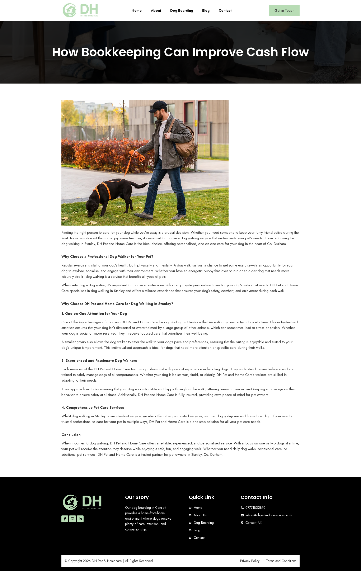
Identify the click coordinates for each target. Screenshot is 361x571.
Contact (225, 10)
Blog (206, 10)
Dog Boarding (181, 10)
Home (137, 10)
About (156, 10)
